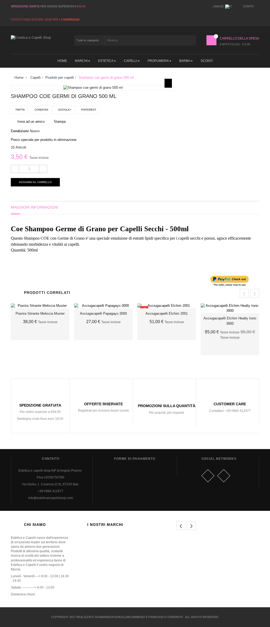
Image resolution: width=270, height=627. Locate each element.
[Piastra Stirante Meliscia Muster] (40, 305)
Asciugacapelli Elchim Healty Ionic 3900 (230, 320)
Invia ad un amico (31, 122)
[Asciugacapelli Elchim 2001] (166, 305)
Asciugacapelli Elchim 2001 (167, 313)
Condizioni (20, 131)
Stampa (60, 122)
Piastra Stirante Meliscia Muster (40, 313)
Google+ (64, 109)
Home (18, 78)
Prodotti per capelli (59, 78)
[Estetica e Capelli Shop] (40, 40)
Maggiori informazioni (34, 207)
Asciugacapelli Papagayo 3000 (103, 313)
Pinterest (88, 109)
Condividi (41, 109)
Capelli (35, 78)
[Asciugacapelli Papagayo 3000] (103, 305)
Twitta (20, 109)
